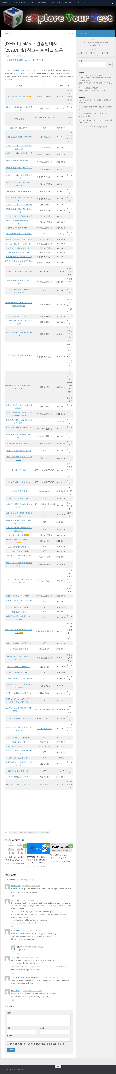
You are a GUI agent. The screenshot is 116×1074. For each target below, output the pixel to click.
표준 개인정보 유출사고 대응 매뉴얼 (18, 240)
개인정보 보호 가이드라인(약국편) (18, 191)
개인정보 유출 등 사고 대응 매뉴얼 (19, 234)
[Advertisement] (39, 814)
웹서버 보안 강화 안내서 (19, 649)
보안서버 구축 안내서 (19, 491)
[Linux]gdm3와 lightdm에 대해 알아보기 (92, 127)
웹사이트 (10, 1036)
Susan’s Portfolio (19, 3)
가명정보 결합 (19, 119)
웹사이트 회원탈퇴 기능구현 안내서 (19, 643)
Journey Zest (55, 3)
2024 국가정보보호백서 (19, 128)
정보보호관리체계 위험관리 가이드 (19, 678)
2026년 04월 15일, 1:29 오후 (34, 947)
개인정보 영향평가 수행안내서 (18, 228)
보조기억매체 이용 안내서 (19, 498)
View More (68, 3)
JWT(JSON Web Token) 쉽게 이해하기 (91, 75)
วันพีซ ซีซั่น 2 (15, 886)
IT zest (30, 3)
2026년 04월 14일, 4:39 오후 (32, 930)
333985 (85, 123)
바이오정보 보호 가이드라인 (18, 746)
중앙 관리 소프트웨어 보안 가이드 (18, 718)
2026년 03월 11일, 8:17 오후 (31, 886)
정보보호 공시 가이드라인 (19, 673)
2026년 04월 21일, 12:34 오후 (32, 991)
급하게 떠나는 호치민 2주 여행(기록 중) (92, 90)
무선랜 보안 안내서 (19, 470)
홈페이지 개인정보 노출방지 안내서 (19, 784)
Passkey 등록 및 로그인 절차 (88, 88)
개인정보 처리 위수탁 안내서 (19, 252)
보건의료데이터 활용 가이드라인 (19, 443)
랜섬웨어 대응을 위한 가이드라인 (18, 451)
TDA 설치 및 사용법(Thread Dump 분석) (92, 107)
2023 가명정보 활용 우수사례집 (69, 97)
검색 (80, 61)
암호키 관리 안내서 (19, 612)
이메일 (42, 1028)
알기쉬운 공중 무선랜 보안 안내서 (69, 470)
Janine (110, 127)
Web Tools (81, 3)
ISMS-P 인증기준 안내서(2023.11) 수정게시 (23, 70)
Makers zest (41, 3)
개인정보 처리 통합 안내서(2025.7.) (19, 257)
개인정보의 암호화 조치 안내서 (18, 316)
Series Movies (15, 900)
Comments (13, 880)
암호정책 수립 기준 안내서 (19, 608)
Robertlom (82, 103)
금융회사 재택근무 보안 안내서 (18, 667)
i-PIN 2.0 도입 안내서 (19, 742)
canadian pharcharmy (86, 116)
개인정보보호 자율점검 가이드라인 (19, 272)
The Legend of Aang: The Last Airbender (24, 977)
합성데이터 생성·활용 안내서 (19, 771)
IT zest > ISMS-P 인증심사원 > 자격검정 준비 (22, 832)
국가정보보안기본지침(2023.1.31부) (19, 137)
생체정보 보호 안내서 (17, 535)
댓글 (9, 1013)
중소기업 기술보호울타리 (44, 709)
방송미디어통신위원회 (44, 631)
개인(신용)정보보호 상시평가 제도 (69, 334)
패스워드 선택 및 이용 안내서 (19, 738)
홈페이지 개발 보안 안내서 (19, 777)
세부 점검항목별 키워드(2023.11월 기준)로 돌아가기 (27, 60)
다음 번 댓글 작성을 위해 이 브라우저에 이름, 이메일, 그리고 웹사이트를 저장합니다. (36, 1044)
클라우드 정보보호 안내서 (19, 758)
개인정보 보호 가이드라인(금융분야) (18, 205)
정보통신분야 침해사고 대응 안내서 (19, 693)
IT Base (7, 33)
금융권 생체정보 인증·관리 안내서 (18, 540)
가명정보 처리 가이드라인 (17, 97)
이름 (9, 1028)
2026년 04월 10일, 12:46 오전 (32, 900)
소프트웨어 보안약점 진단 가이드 (18, 551)
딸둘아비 (9, 56)
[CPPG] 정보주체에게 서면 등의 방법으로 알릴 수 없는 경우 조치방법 (37, 860)
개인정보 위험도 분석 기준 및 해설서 (18, 244)
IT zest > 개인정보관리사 (42, 832)
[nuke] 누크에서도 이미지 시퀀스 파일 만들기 (94, 100)
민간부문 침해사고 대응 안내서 (18, 482)
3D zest (5, 3)
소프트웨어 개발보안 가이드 (18, 547)
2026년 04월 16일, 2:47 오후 (32, 957)
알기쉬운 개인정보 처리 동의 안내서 (18, 596)
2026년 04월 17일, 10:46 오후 (48, 977)
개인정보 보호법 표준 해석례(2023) (19, 216)
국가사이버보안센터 (44, 137)
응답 (12, 896)
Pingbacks (29, 880)
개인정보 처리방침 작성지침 (18, 248)
